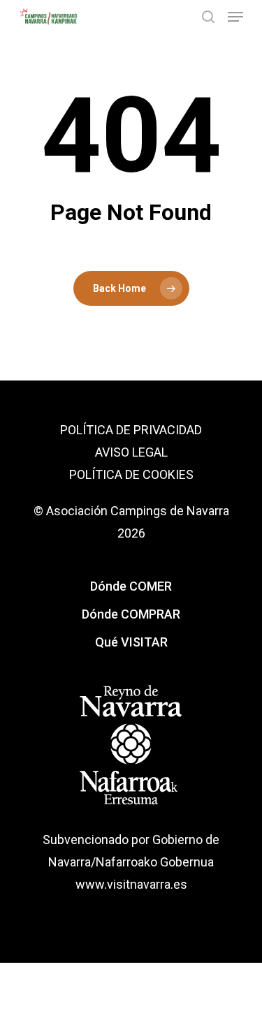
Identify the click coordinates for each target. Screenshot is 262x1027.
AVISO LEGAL (131, 452)
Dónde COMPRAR (131, 614)
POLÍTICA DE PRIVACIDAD (131, 429)
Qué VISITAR (131, 642)
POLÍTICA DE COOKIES (131, 474)
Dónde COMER (131, 586)
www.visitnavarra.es (131, 884)
